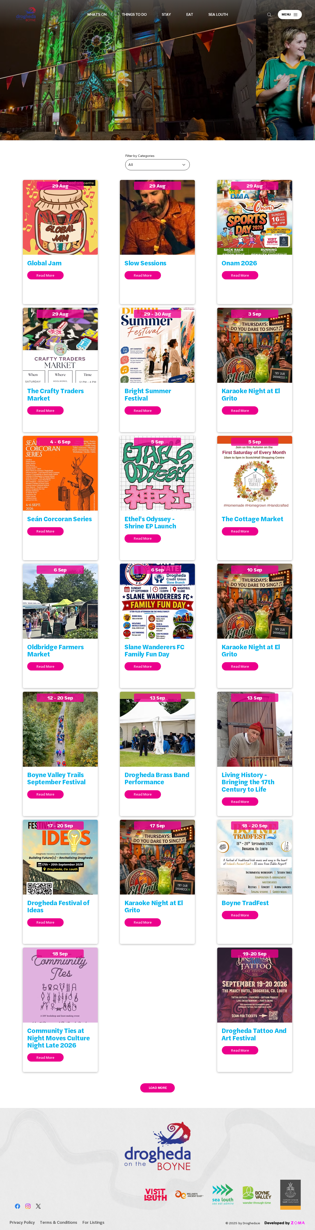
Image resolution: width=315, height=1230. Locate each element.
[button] (96, 14)
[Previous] (10, 70)
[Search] (269, 15)
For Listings (93, 1222)
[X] (38, 1206)
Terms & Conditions (58, 1222)
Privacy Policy (22, 1222)
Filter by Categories (140, 155)
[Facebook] (17, 1206)
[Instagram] (27, 1206)
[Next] (305, 70)
